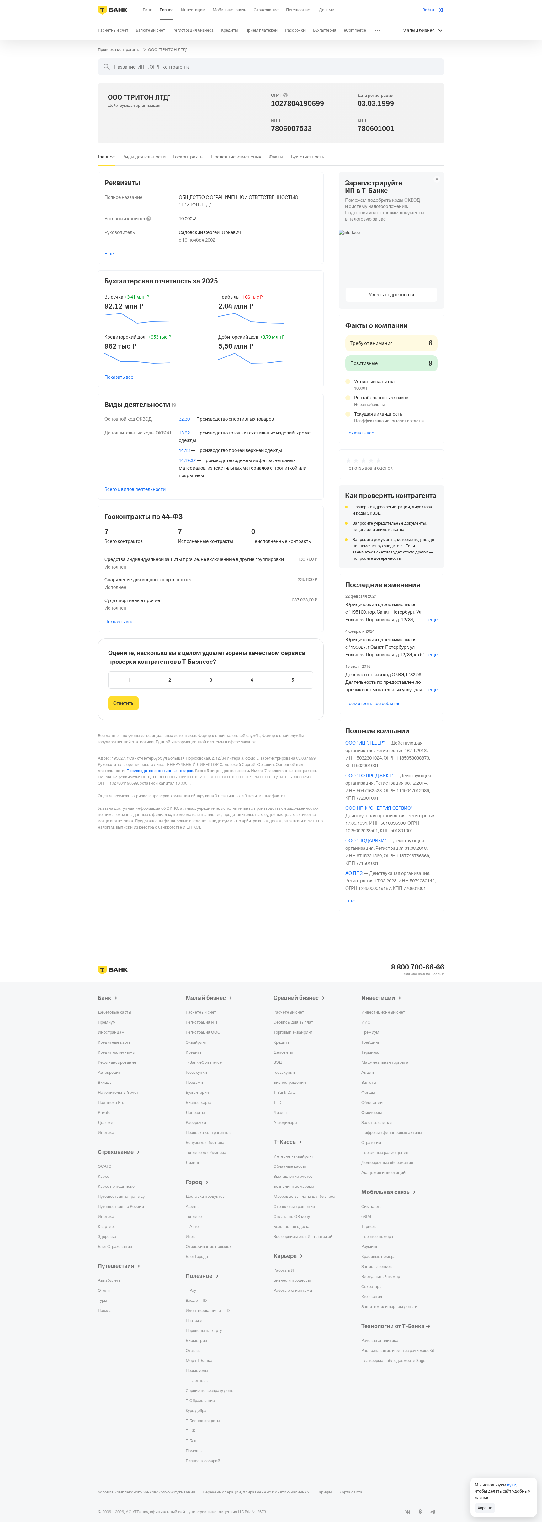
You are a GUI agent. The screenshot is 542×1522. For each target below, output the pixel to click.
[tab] (106, 157)
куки (511, 1485)
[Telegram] (433, 1512)
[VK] (408, 1512)
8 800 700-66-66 (417, 967)
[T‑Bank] (113, 10)
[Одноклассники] (420, 1512)
